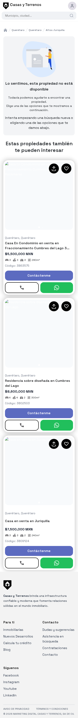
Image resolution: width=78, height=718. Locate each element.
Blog (6, 649)
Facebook (11, 675)
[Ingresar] (72, 6)
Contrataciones (54, 648)
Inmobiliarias (13, 630)
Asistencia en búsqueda (53, 639)
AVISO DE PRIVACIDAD (16, 709)
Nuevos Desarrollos (18, 636)
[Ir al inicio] (21, 5)
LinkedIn (9, 695)
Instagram (11, 682)
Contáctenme (39, 275)
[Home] (5, 30)
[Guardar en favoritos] (66, 168)
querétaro (18, 30)
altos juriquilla (55, 30)
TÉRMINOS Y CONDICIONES (52, 709)
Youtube (10, 688)
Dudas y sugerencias (58, 630)
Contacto (50, 654)
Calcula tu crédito (17, 643)
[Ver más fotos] (39, 196)
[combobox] (36, 15)
